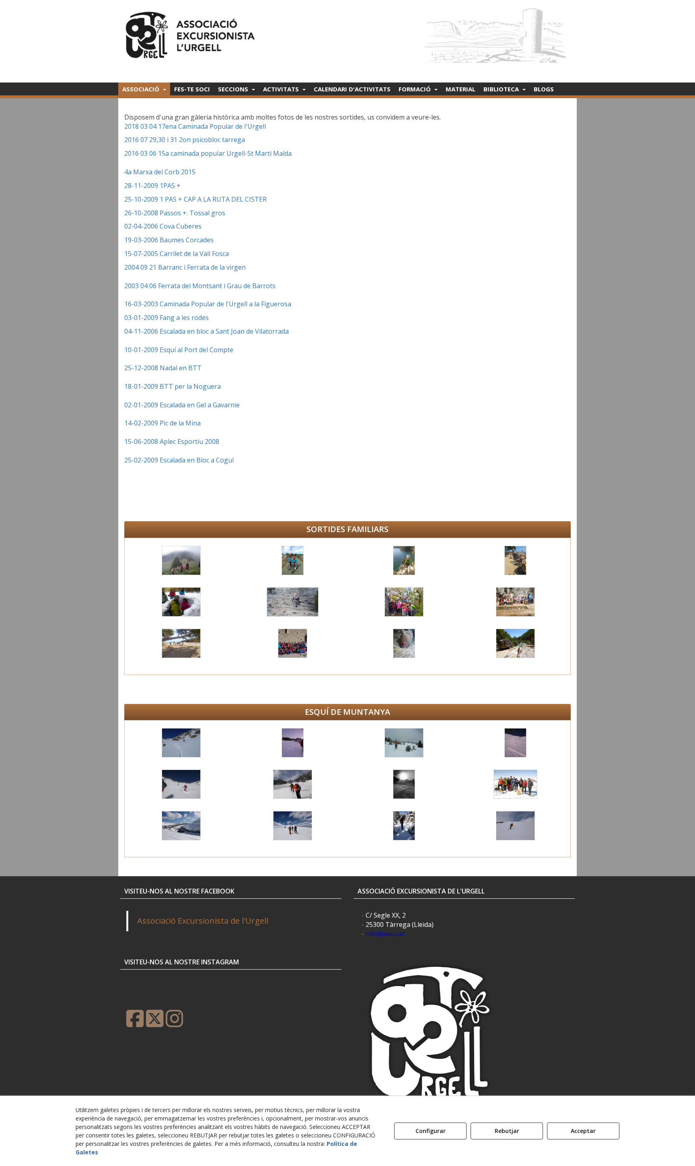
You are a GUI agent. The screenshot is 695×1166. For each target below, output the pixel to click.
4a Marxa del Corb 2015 (159, 171)
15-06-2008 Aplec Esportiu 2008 (171, 441)
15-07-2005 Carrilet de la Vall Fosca (176, 253)
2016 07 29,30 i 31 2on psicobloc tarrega (184, 139)
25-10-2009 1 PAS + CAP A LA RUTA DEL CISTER (195, 199)
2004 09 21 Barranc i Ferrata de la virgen (185, 267)
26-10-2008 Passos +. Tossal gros (174, 212)
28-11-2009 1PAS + (153, 185)
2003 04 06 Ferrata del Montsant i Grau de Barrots (200, 285)
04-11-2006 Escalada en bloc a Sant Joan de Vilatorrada (206, 331)
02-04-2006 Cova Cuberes (163, 226)
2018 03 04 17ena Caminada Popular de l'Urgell (195, 126)
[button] (191, 33)
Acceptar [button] (583, 1131)
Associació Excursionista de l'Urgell (202, 920)
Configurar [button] (430, 1131)
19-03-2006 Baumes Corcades (169, 239)
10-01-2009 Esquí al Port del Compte (178, 349)
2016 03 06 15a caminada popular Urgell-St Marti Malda (208, 153)
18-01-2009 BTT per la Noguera (172, 386)
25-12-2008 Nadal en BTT (163, 367)
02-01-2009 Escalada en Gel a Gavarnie (182, 404)
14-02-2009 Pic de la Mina (162, 423)
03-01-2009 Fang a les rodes (166, 317)
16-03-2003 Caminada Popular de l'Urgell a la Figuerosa (207, 303)
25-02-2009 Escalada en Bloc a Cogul (179, 460)
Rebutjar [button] (507, 1131)
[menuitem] (144, 89)
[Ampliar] (180, 560)
